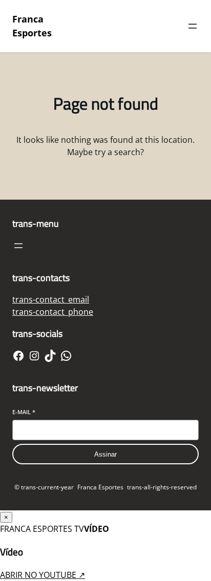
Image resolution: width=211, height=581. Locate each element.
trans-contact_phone (52, 311)
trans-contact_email (50, 299)
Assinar (105, 454)
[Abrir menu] (192, 26)
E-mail (23, 412)
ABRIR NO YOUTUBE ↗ (42, 574)
